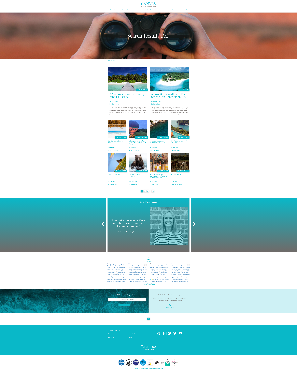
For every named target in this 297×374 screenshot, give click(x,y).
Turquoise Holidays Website (115, 330)
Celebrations (141, 137)
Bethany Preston (177, 184)
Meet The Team (151, 10)
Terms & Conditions (132, 333)
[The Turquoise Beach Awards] (117, 144)
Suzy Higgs (154, 184)
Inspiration (113, 10)
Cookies (130, 337)
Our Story (130, 330)
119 (153, 191)
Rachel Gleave (135, 150)
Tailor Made (142, 89)
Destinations (126, 10)
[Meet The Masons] (114, 178)
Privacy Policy (111, 337)
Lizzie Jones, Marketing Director (128, 232)
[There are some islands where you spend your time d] (159, 272)
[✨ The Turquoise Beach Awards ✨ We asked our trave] (180, 272)
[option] (148, 226)
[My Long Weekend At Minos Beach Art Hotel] (159, 144)
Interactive (139, 10)
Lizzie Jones (115, 104)
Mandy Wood (155, 150)
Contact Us (111, 333)
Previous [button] (102, 224)
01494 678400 (170, 307)
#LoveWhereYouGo (148, 284)
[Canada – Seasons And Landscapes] (138, 178)
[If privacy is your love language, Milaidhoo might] (116, 272)
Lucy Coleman (114, 150)
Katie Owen (157, 104)
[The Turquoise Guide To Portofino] (180, 144)
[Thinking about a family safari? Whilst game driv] (137, 272)
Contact (163, 10)
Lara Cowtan (176, 150)
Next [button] (194, 224)
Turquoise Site (176, 10)
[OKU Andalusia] (176, 178)
